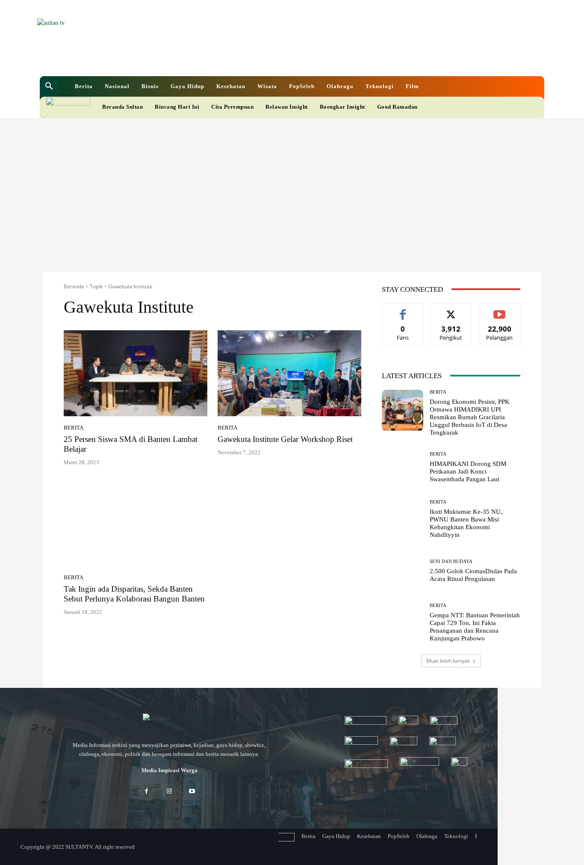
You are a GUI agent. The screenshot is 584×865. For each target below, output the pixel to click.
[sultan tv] (169, 719)
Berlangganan (499, 310)
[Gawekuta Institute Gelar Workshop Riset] (289, 373)
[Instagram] (169, 791)
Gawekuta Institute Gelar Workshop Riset (285, 439)
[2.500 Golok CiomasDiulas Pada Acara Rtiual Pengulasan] (402, 571)
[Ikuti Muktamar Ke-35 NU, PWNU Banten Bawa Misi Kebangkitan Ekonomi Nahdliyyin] (402, 519)
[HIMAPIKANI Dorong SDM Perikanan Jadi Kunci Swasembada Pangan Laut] (402, 467)
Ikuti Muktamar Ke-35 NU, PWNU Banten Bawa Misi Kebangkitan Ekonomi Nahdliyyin (466, 523)
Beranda (74, 286)
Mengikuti (451, 310)
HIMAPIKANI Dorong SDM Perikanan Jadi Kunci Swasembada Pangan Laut (468, 471)
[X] (262, 59)
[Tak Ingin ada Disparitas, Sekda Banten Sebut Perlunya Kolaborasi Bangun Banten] (135, 523)
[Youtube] (276, 59)
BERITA (73, 427)
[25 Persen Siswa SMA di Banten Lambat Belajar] (135, 373)
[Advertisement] (292, 182)
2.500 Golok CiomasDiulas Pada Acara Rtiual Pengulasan (473, 575)
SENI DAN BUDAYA (451, 561)
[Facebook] (233, 59)
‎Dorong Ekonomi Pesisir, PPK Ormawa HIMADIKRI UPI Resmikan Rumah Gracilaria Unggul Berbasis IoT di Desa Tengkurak (470, 417)
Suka (403, 310)
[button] (49, 86)
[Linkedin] (247, 59)
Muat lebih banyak (448, 660)
